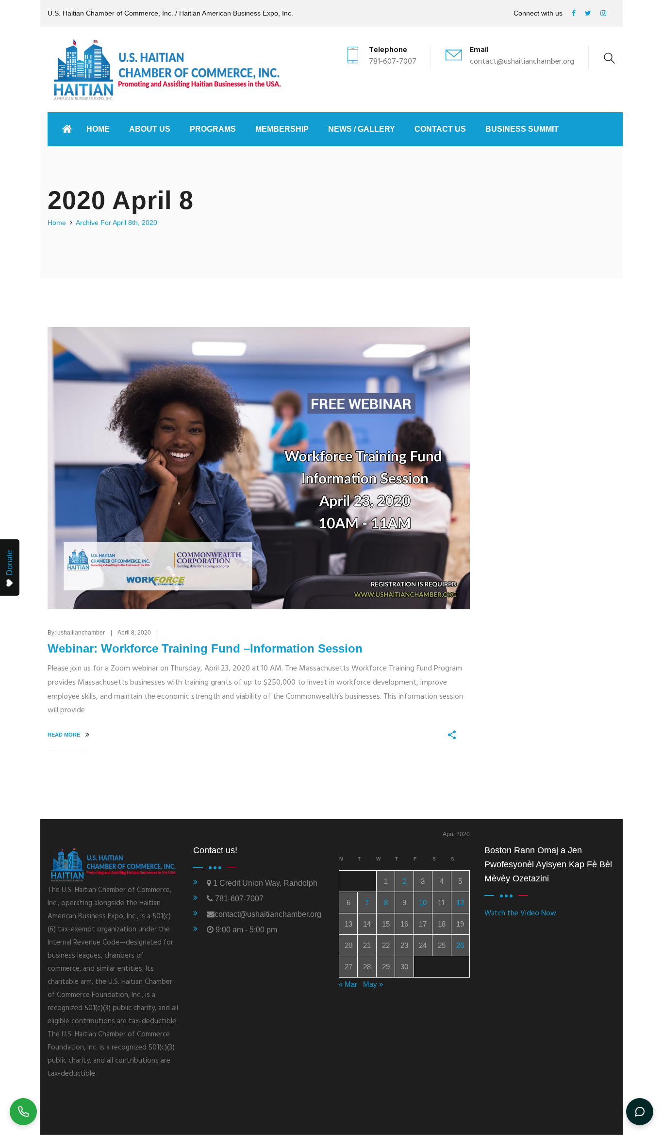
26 (460, 945)
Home (98, 129)
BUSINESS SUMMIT (522, 129)
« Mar (348, 984)
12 (460, 902)
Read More (65, 735)
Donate (9, 562)
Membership (282, 129)
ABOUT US (149, 129)
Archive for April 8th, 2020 (116, 222)
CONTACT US (440, 129)
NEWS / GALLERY (361, 129)
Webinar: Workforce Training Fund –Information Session (205, 648)
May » (373, 984)
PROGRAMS (213, 129)
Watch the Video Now (520, 913)
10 (423, 902)
